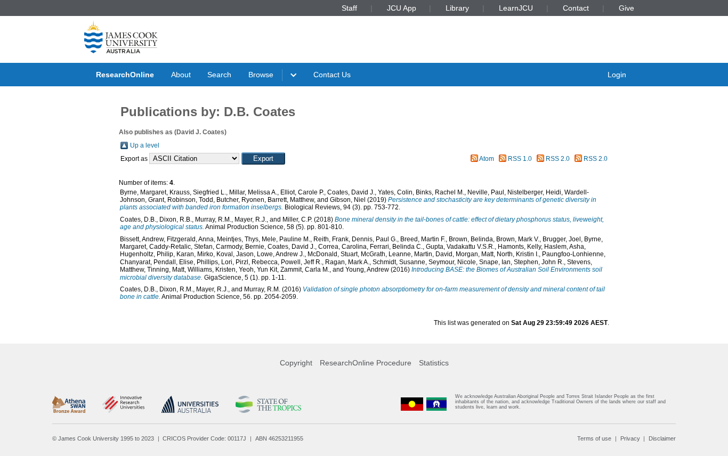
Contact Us (332, 74)
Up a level (144, 145)
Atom (486, 158)
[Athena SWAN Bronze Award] (68, 404)
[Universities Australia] (190, 404)
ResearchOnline (125, 74)
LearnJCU (516, 8)
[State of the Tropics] (268, 404)
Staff (349, 8)
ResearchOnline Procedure (365, 363)
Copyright (296, 363)
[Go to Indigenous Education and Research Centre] (412, 404)
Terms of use (594, 438)
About (181, 74)
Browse (260, 74)
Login (617, 74)
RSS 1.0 (520, 158)
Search (219, 74)
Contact (576, 8)
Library (457, 8)
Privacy (630, 438)
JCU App (401, 8)
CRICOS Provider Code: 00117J (204, 438)
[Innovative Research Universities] (123, 404)
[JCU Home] (121, 36)
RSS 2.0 (558, 158)
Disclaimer (662, 438)
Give (626, 8)
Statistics (434, 363)
